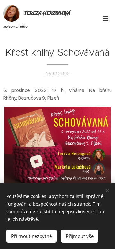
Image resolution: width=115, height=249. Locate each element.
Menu (105, 18)
